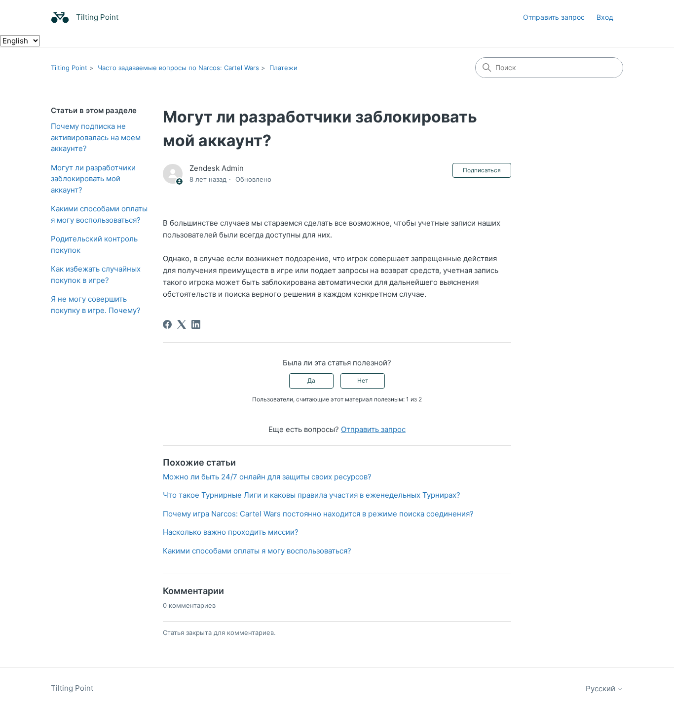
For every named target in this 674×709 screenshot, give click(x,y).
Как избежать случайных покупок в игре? (96, 274)
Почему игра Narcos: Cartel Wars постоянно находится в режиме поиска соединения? (318, 513)
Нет (362, 380)
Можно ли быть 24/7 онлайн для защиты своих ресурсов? (267, 476)
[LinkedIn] (195, 324)
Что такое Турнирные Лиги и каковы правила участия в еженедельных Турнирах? (311, 495)
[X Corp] (181, 324)
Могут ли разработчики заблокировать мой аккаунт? (93, 179)
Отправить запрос (554, 17)
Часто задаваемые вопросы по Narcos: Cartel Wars (178, 68)
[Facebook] (167, 324)
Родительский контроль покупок (94, 244)
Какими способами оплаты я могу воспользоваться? (99, 214)
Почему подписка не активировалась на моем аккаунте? (96, 137)
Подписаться (482, 170)
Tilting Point (69, 68)
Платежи (283, 68)
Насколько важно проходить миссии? (231, 532)
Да (311, 380)
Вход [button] (605, 17)
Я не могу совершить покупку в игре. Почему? (96, 304)
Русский (601, 688)
